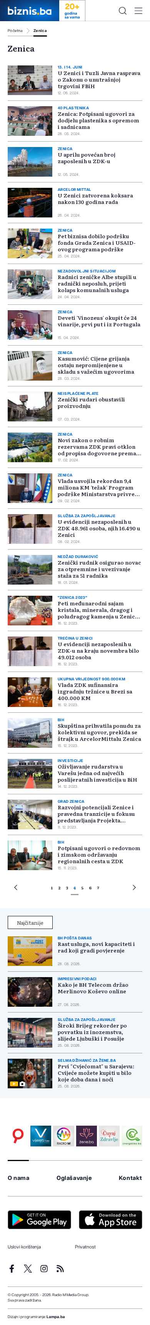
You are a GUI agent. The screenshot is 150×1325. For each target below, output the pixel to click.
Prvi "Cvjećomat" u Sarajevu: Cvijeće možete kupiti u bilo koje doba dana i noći (96, 1073)
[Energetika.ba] (132, 1136)
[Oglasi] (18, 1136)
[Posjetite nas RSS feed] (60, 1269)
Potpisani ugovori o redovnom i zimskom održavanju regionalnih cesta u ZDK (99, 854)
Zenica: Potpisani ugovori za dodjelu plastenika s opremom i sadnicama (98, 120)
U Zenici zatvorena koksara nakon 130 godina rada (95, 198)
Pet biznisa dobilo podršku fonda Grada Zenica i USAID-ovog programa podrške (97, 242)
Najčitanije (30, 922)
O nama (19, 1178)
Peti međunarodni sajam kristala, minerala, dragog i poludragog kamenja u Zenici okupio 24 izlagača (97, 613)
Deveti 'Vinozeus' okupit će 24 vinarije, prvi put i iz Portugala (99, 321)
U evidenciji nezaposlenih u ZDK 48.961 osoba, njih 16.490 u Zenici (99, 528)
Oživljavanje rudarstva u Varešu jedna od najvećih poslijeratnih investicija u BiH (97, 772)
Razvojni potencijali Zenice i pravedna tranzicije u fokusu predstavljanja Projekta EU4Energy (96, 816)
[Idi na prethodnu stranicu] (15, 888)
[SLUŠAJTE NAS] (63, 1136)
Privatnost (85, 1247)
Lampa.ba (56, 1317)
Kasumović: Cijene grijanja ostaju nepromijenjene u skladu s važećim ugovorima (96, 364)
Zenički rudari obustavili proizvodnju (91, 402)
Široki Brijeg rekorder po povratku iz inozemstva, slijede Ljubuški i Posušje (92, 1032)
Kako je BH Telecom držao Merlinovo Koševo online (93, 987)
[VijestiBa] (40, 1136)
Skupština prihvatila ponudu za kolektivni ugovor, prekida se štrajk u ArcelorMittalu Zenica (99, 732)
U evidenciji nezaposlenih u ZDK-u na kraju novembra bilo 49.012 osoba (98, 650)
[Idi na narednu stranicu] (134, 888)
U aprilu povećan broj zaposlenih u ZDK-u (86, 157)
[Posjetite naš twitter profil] (28, 1269)
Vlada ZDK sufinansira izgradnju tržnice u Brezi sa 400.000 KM (95, 691)
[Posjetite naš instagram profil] (44, 1269)
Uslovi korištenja (24, 1247)
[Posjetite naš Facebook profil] (12, 1269)
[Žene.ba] (86, 1136)
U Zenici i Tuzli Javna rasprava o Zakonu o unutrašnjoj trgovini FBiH (99, 79)
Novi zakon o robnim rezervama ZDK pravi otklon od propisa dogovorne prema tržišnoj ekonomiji (97, 449)
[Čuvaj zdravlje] (109, 1136)
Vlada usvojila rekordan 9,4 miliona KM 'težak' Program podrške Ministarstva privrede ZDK (99, 490)
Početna (15, 31)
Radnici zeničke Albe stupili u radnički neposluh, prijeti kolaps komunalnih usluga (97, 283)
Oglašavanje (74, 1178)
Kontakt (130, 1178)
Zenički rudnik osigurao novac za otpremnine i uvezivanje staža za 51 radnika (99, 568)
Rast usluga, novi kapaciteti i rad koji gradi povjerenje (96, 947)
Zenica (40, 31)
